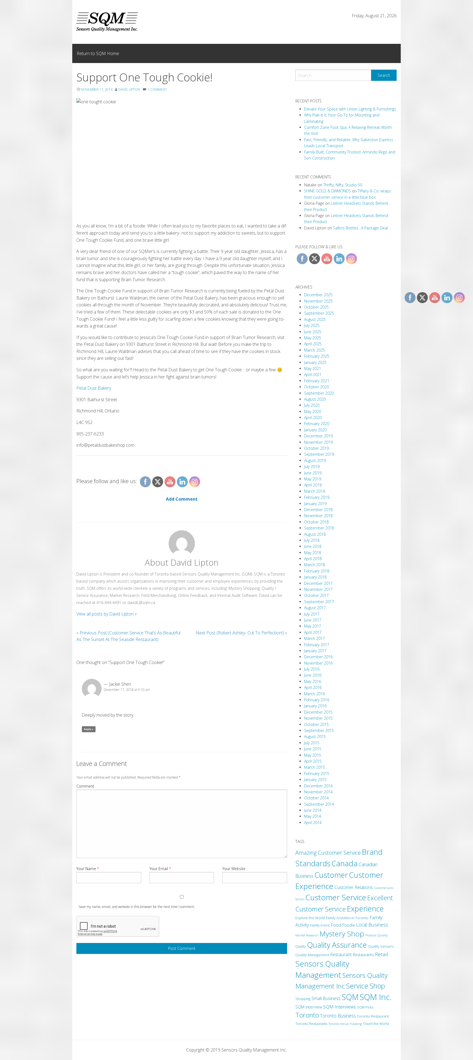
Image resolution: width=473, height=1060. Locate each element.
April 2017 (313, 632)
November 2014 (318, 791)
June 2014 (312, 810)
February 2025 (316, 356)
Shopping (302, 998)
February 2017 (316, 644)
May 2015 (312, 755)
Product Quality (376, 935)
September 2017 (319, 601)
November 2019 (318, 442)
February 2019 (316, 497)
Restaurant (341, 954)
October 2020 (316, 386)
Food (336, 925)
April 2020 (313, 417)
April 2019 (313, 485)
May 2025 (312, 337)
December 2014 (318, 785)
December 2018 (318, 509)
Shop (377, 985)
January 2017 (315, 650)
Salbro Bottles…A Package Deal (360, 227)
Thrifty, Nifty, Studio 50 (342, 184)
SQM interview (308, 1007)
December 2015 (318, 712)
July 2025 (311, 325)
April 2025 (313, 343)
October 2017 (316, 595)
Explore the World (310, 917)
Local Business (372, 924)
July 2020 (311, 405)
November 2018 (318, 515)
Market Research (306, 935)
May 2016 (312, 681)
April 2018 (313, 558)
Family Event (320, 925)
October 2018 (316, 522)
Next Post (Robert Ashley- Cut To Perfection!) (241, 633)
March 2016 (314, 693)
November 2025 (318, 301)
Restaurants (363, 954)
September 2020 (319, 393)
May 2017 (312, 626)
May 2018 (312, 552)
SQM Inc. (375, 996)
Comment (85, 786)
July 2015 (311, 742)
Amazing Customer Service (328, 852)
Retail (381, 954)
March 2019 (314, 491)
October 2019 (316, 448)
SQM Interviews (339, 1007)
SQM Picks (365, 1007)
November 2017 (318, 589)
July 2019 (311, 466)
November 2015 (318, 718)
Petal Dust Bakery (93, 388)
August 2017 (315, 607)
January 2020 (315, 429)
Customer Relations (353, 887)
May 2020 (312, 411)
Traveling (356, 1024)
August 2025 (315, 319)
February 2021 (316, 380)
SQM (350, 997)
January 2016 (315, 705)
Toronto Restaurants (311, 1023)
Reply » (88, 729)
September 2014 (319, 804)
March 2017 (314, 638)
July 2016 (311, 669)
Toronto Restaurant (373, 1016)
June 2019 (312, 472)
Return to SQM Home (98, 53)
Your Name (87, 868)
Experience (365, 909)
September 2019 (319, 454)
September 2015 (319, 730)
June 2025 (312, 331)
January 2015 (315, 779)
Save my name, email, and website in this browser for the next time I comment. (137, 906)
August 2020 (315, 399)
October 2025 (316, 307)
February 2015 (316, 773)
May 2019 (312, 478)
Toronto (307, 1015)
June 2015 (312, 748)
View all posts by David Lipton (106, 614)
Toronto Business (338, 1015)
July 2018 (311, 540)
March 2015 (314, 767)
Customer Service (335, 897)
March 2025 (314, 350)
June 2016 (312, 675)
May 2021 (312, 368)
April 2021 (313, 374)
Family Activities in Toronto (347, 917)
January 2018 (315, 577)
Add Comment (182, 499)
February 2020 (316, 423)
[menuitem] (97, 53)
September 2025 (319, 313)
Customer (331, 875)
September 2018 (319, 528)
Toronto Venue (338, 1024)
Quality (300, 946)
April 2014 (313, 822)
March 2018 (314, 564)
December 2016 (318, 656)
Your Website (234, 868)
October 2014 (316, 797)
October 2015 (316, 724)
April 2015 (313, 761)
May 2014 (312, 816)
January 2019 (315, 503)
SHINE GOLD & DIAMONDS (327, 190)
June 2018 (312, 546)
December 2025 (318, 294)
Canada (344, 863)
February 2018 (316, 571)
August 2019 (315, 460)
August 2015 (315, 736)
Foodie (348, 925)
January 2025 (315, 362)
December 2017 (318, 583)
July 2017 (311, 614)
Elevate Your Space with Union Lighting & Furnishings (350, 109)
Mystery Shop (341, 934)
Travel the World (376, 1023)
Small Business (326, 998)
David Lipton (129, 89)
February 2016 (316, 699)
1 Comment (157, 89)
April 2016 (313, 687)
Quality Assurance (337, 945)
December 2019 (318, 435)
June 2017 (312, 620)
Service (357, 985)
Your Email (160, 868)
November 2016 (318, 663)
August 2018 (315, 534)
